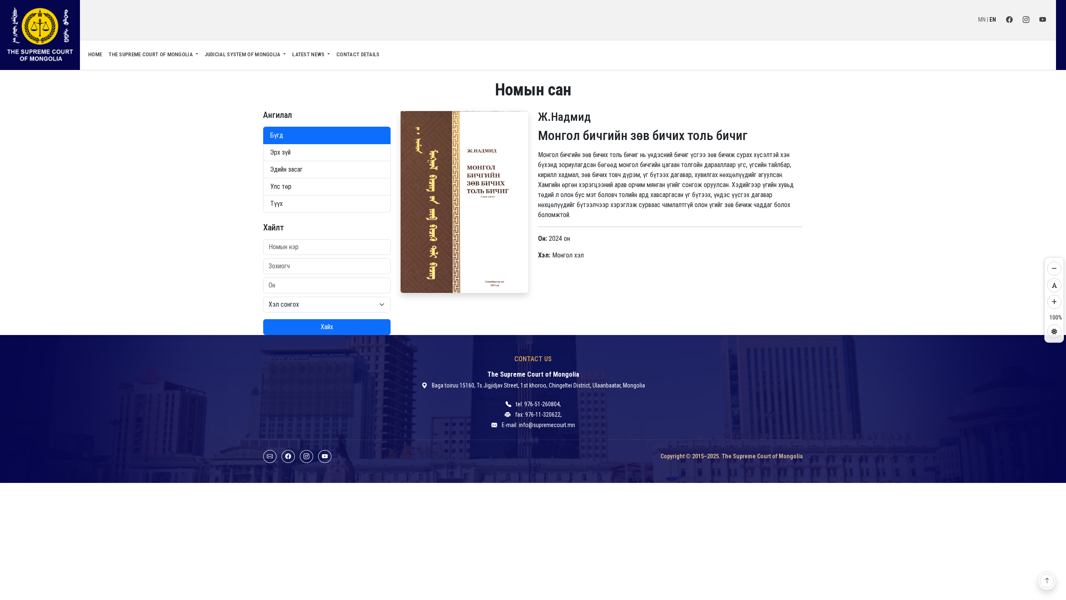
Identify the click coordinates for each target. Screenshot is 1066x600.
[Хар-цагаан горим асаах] (1054, 332)
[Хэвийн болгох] (1054, 285)
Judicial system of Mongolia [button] (243, 54)
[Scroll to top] (1047, 581)
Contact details (358, 54)
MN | (983, 19)
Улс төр (280, 186)
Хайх (327, 327)
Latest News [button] (309, 54)
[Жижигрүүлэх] (1054, 269)
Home (95, 54)
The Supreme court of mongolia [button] (151, 54)
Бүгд (276, 135)
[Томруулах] (1054, 302)
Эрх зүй (280, 152)
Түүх (276, 204)
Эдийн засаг (286, 169)
